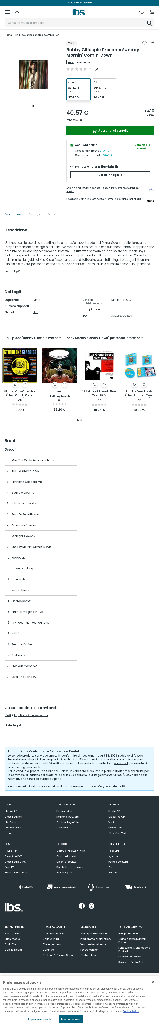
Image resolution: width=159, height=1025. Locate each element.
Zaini (111, 867)
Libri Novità (11, 811)
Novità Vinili (115, 827)
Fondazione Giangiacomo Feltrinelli (134, 949)
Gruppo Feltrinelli (128, 933)
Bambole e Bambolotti (69, 867)
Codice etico (88, 955)
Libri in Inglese (13, 827)
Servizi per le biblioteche (94, 933)
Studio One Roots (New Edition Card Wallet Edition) (139, 394)
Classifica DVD (13, 856)
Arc (59, 392)
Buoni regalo (12, 938)
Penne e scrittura (118, 861)
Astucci (112, 872)
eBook (8, 833)
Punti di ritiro (12, 933)
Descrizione (13, 214)
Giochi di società (66, 861)
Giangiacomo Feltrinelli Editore (132, 940)
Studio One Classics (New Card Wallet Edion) (20, 394)
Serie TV (9, 867)
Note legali (13, 725)
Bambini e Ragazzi (16, 872)
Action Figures (64, 872)
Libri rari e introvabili (68, 816)
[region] (79, 1000)
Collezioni (62, 827)
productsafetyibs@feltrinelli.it (105, 786)
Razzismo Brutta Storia (131, 962)
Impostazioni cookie (40, 1019)
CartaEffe (10, 944)
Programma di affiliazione (95, 938)
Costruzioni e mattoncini (71, 850)
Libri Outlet (10, 822)
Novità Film (11, 850)
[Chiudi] (153, 982)
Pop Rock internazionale (31, 715)
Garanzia (48, 949)
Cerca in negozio (110, 175)
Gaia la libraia (13, 949)
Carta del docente (53, 933)
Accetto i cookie (70, 1019)
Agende (113, 856)
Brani (51, 214)
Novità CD (114, 811)
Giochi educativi (66, 856)
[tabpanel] (33, 75)
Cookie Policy (131, 1011)
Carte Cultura (51, 938)
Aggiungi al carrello (113, 130)
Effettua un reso (52, 944)
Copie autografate (67, 822)
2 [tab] (81, 420)
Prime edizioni (64, 811)
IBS (81, 119)
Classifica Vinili (117, 833)
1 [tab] (33, 106)
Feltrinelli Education (129, 956)
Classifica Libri (13, 816)
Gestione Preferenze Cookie (58, 955)
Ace (70, 62)
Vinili (8, 715)
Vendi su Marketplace (93, 944)
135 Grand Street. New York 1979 (99, 394)
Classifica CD (116, 816)
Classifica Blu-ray (15, 861)
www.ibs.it (121, 763)
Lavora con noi (89, 949)
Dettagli (34, 214)
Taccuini (113, 850)
